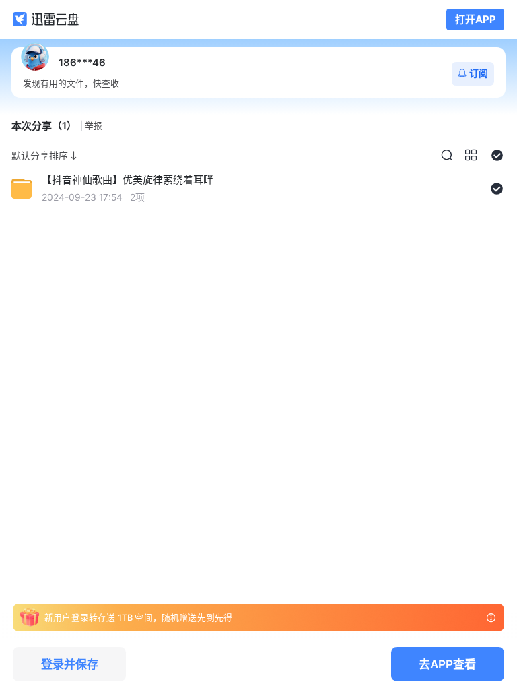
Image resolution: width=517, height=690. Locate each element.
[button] (447, 155)
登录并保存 (69, 664)
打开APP (475, 19)
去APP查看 (447, 664)
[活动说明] (491, 617)
